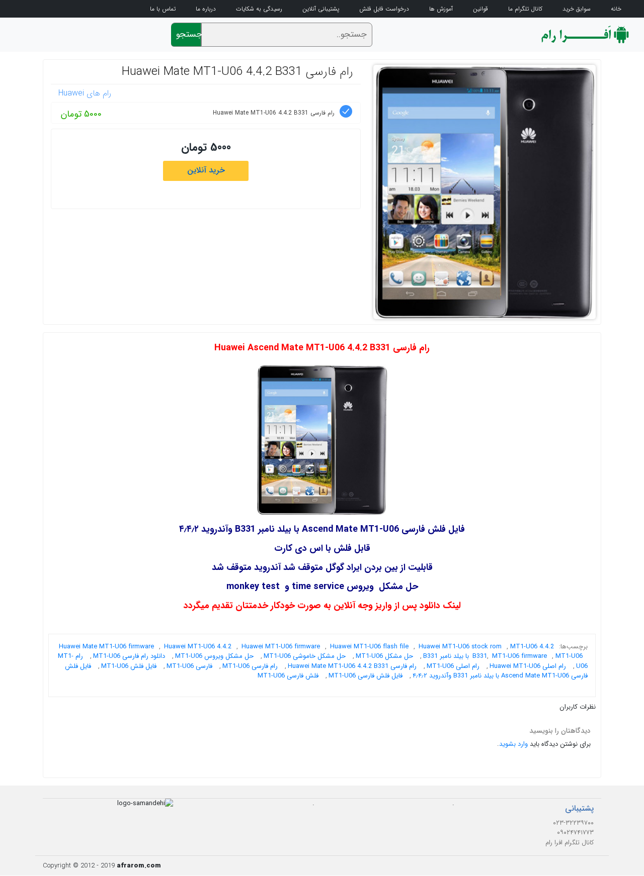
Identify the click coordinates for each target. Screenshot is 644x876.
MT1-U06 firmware (519, 656)
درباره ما (206, 9)
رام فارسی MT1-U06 (250, 666)
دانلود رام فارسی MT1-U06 (129, 656)
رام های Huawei (84, 93)
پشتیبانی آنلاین (320, 9)
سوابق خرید (576, 9)
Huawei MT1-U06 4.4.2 (197, 646)
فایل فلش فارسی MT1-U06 (366, 675)
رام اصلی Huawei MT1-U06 (528, 666)
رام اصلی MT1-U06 (453, 666)
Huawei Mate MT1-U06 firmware (106, 646)
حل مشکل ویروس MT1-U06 (214, 656)
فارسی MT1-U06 (189, 666)
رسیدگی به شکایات (259, 9)
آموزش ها (441, 9)
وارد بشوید (513, 744)
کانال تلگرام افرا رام (569, 842)
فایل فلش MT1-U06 (128, 666)
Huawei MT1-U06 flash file (369, 646)
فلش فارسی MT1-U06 (288, 675)
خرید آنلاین (206, 170)
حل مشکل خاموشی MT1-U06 (305, 656)
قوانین (480, 9)
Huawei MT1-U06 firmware (281, 646)
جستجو (188, 34)
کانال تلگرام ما (525, 9)
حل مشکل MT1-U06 (384, 656)
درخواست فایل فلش (384, 9)
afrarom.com (139, 865)
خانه (616, 9)
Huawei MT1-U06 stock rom (460, 646)
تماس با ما (163, 9)
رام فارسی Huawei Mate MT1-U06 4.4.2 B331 (237, 71)
